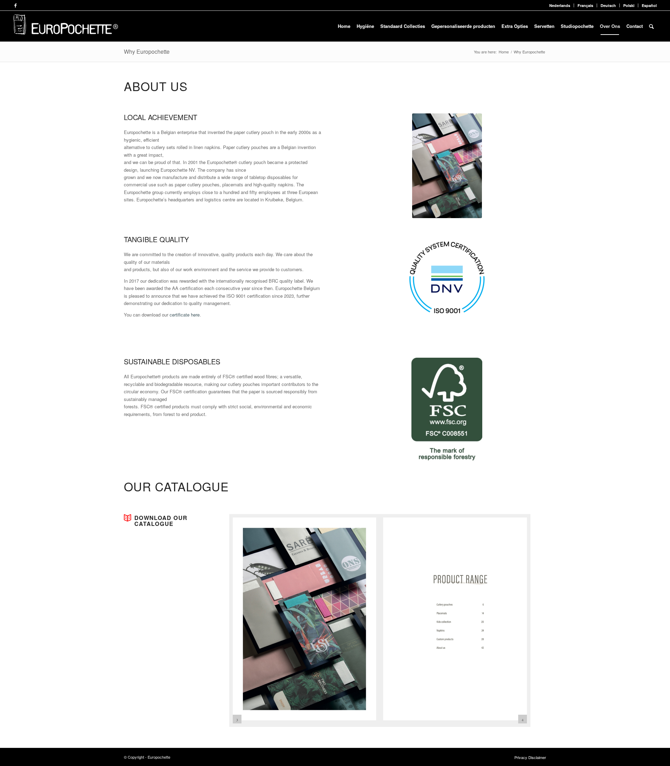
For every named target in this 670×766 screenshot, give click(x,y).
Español (649, 5)
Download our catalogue (160, 521)
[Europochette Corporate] (65, 26)
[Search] (651, 26)
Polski (628, 5)
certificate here (185, 314)
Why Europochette (147, 51)
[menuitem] (560, 5)
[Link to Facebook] (15, 5)
